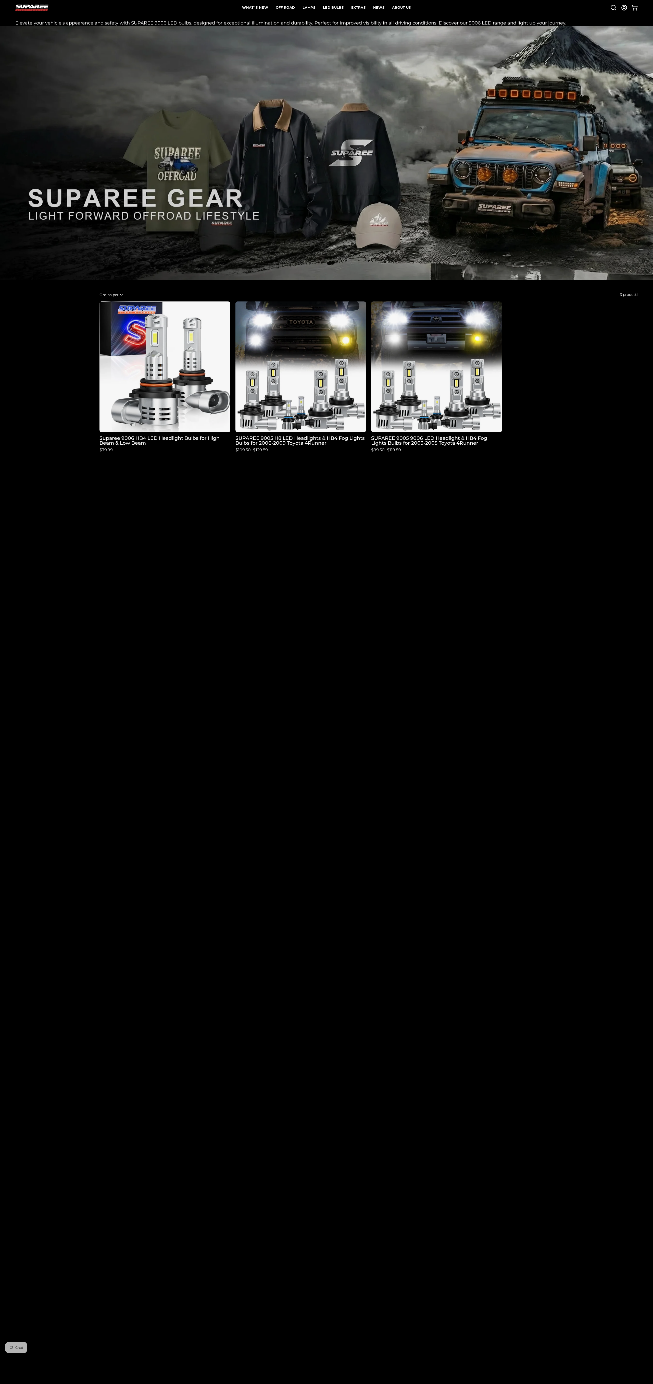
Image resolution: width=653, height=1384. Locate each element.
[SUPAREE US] (31, 8)
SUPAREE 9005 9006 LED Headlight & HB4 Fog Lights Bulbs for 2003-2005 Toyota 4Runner (429, 440)
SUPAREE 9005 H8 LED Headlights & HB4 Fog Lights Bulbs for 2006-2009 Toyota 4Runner (300, 440)
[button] (613, 7)
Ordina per (109, 294)
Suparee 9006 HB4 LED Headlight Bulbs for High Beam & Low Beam (159, 440)
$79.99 (106, 450)
